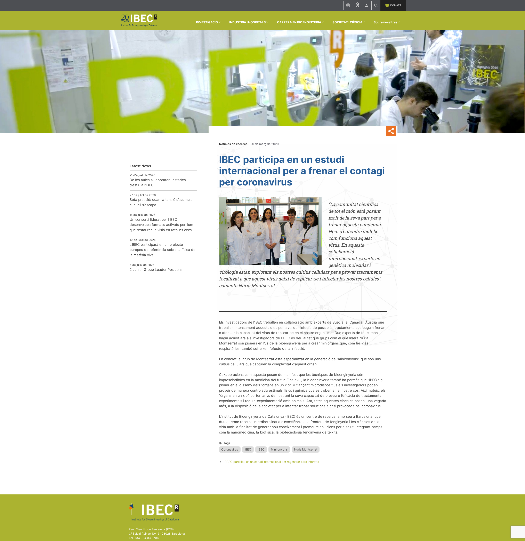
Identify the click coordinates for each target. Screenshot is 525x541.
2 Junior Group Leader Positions (156, 270)
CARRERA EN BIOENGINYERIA (299, 22)
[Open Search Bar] (376, 5)
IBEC (247, 449)
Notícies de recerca (233, 144)
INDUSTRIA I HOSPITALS (247, 22)
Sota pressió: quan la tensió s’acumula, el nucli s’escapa (162, 202)
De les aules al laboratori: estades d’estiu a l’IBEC (158, 182)
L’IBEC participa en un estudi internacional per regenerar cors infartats (271, 461)
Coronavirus (229, 449)
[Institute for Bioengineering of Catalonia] (139, 20)
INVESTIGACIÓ (207, 22)
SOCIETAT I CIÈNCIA (347, 22)
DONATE (395, 5)
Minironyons (279, 449)
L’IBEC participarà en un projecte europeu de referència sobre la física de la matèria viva (162, 249)
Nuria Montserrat (305, 449)
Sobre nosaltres (385, 22)
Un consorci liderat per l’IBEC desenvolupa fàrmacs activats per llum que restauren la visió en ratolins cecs (161, 224)
